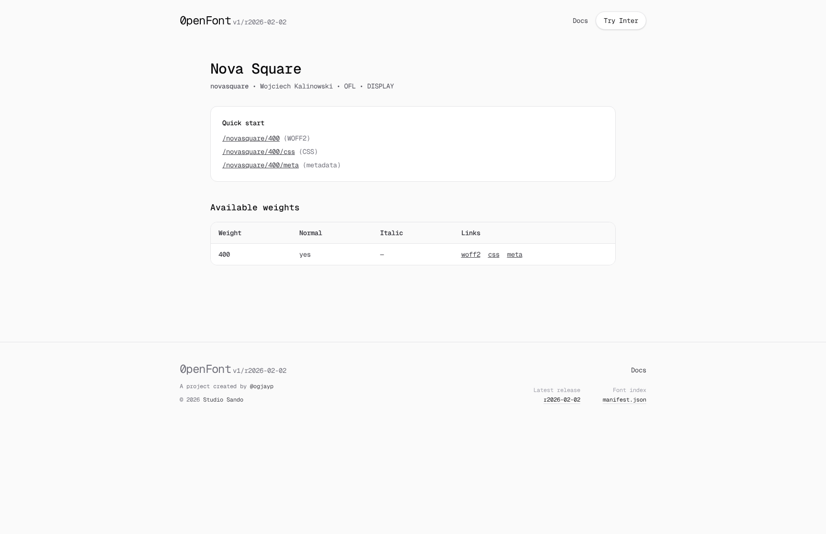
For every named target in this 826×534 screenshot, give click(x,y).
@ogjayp (261, 386)
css (494, 254)
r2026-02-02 (561, 399)
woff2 (470, 254)
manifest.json (624, 399)
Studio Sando (223, 399)
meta (514, 254)
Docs (580, 20)
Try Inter (621, 20)
